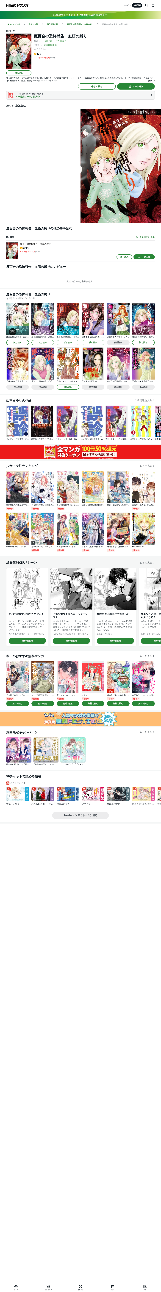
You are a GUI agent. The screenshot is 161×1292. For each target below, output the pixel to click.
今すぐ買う (96, 86)
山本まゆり (49, 41)
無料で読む (27, 640)
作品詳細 (118, 342)
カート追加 (137, 86)
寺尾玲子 (61, 41)
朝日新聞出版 (50, 44)
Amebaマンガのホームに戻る (80, 815)
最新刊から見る (147, 237)
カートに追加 (144, 256)
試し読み (19, 73)
